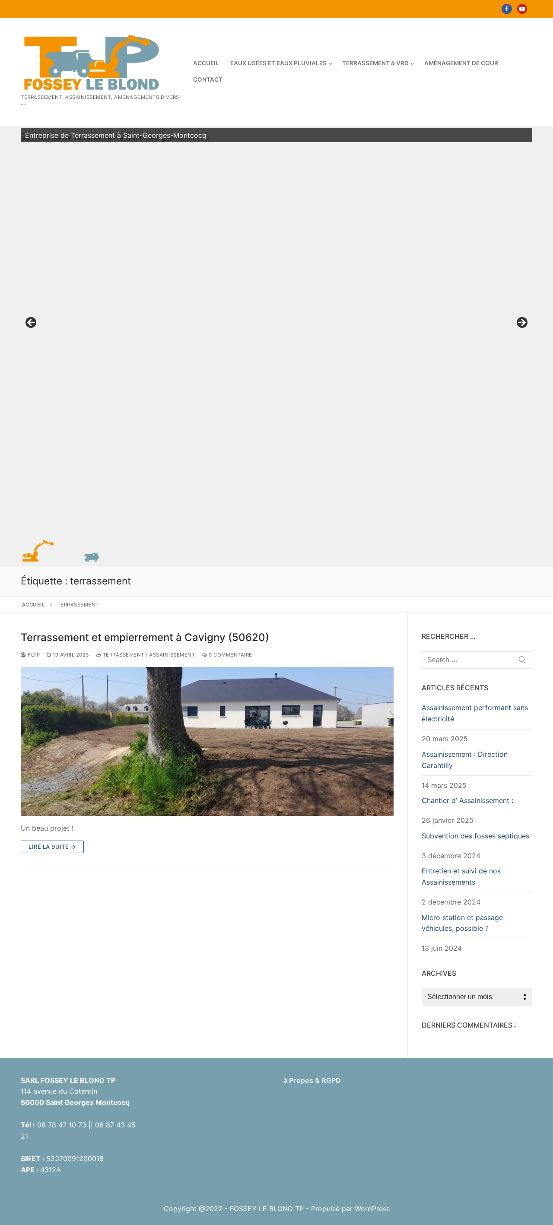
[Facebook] (507, 9)
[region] (276, 325)
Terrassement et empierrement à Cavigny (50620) (145, 637)
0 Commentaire (229, 655)
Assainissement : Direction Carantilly (465, 760)
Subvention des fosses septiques (475, 835)
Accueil (33, 605)
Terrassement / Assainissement (148, 655)
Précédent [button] (31, 323)
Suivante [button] (521, 323)
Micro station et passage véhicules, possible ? (462, 923)
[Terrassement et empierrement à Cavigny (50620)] (207, 741)
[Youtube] (522, 9)
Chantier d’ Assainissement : (467, 800)
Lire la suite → (52, 846)
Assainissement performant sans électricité (475, 713)
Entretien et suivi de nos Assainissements (461, 876)
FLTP (33, 655)
